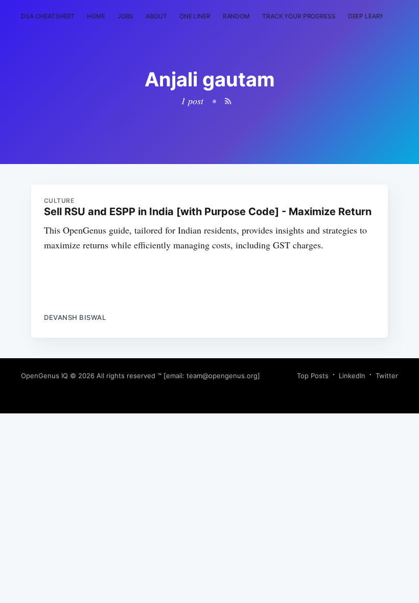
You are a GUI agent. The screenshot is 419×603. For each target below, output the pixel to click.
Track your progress (299, 16)
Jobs (126, 16)
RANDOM (236, 16)
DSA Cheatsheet (48, 16)
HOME (96, 16)
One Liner (195, 16)
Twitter (387, 376)
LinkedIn (352, 376)
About (156, 16)
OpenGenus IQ (44, 376)
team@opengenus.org (222, 376)
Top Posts (313, 376)
